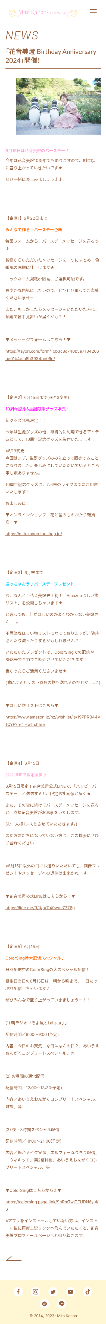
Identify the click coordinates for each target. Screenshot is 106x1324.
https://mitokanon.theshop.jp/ (33, 533)
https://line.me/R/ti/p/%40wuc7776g (40, 907)
